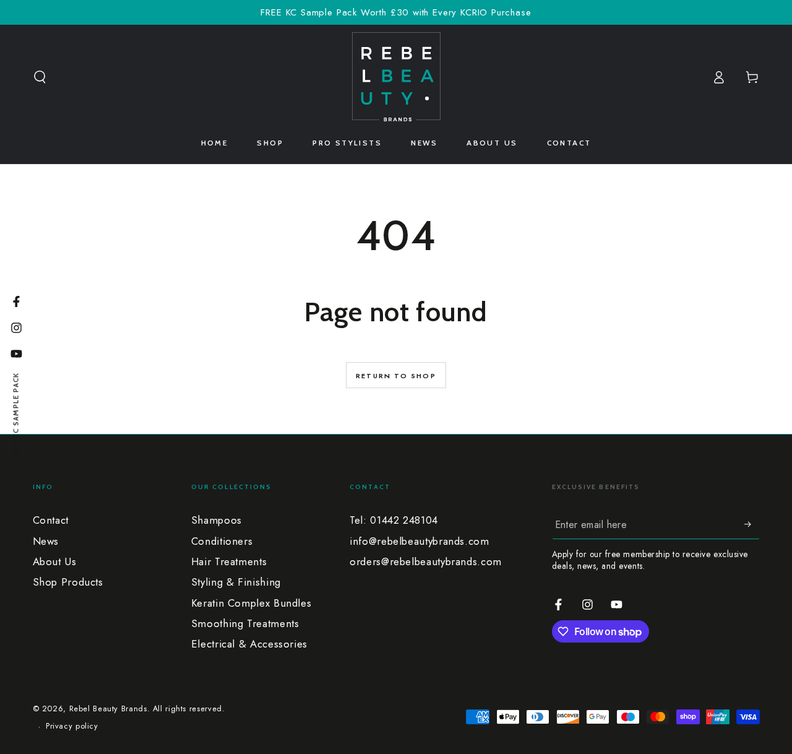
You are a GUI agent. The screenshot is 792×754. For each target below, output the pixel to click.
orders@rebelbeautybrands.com (426, 561)
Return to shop (396, 376)
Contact (51, 520)
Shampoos (216, 520)
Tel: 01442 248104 (394, 520)
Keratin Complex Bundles (251, 603)
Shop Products (68, 581)
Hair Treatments (229, 561)
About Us (55, 561)
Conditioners (222, 541)
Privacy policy (72, 726)
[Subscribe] (751, 523)
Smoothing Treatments (245, 623)
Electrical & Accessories (249, 643)
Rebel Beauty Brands (108, 708)
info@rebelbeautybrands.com (419, 541)
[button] (40, 77)
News (46, 541)
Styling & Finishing (236, 581)
